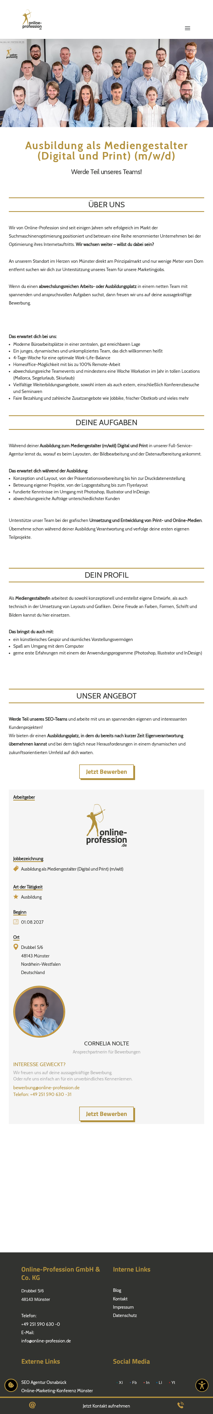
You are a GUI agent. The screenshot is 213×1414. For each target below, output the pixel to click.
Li (160, 1383)
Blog (117, 1290)
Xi (121, 1383)
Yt (173, 1383)
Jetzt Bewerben (106, 771)
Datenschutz (125, 1315)
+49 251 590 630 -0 (40, 1324)
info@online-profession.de (46, 1340)
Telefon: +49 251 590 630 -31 (42, 1094)
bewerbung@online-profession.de (46, 1088)
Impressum (123, 1307)
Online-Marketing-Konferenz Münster (57, 1390)
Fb (134, 1383)
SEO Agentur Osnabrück (43, 1382)
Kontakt (120, 1298)
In (148, 1383)
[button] (187, 13)
